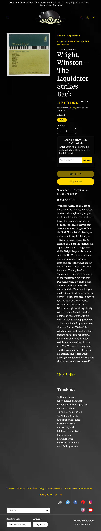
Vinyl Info (32, 488)
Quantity (61, 125)
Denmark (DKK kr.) (17, 524)
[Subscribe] (47, 510)
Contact (10, 488)
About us (21, 488)
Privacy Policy (45, 495)
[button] (8, 18)
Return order (71, 488)
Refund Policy (85, 488)
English (39, 524)
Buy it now (76, 181)
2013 (62, 120)
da (61, 495)
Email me (87, 160)
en (56, 495)
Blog (41, 488)
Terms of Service (54, 488)
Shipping (73, 108)
